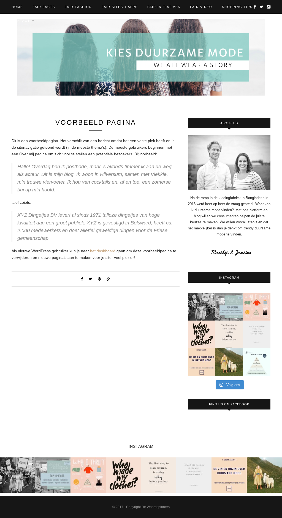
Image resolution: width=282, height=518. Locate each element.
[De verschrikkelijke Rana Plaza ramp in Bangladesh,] (201, 307)
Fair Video (201, 7)
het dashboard (102, 251)
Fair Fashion (78, 7)
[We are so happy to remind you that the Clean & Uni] (229, 307)
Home (17, 7)
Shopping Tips (237, 7)
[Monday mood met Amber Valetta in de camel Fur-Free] (229, 362)
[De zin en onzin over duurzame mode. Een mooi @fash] (201, 362)
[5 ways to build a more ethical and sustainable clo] (256, 362)
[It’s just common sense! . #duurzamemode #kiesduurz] (256, 334)
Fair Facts (43, 7)
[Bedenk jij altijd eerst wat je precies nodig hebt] (229, 334)
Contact (21, 20)
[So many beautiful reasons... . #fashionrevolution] (256, 307)
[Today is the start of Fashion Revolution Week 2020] (201, 334)
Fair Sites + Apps (120, 7)
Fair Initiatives (163, 7)
